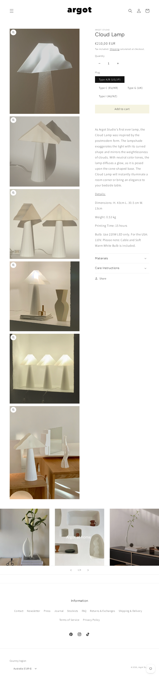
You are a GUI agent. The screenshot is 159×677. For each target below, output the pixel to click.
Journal (59, 611)
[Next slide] (88, 570)
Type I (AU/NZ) (108, 96)
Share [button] (102, 278)
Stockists (72, 611)
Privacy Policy (91, 620)
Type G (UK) (135, 88)
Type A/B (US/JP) (110, 79)
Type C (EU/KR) (108, 88)
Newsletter (33, 611)
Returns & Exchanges (102, 611)
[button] (11, 11)
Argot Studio (143, 667)
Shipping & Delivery (130, 611)
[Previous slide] (71, 570)
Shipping (114, 49)
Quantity (100, 56)
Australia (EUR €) (23, 668)
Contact (18, 611)
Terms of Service (69, 620)
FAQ (84, 611)
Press (47, 611)
